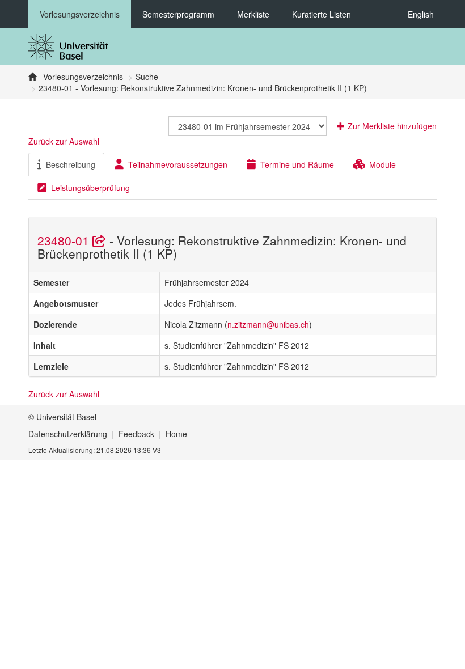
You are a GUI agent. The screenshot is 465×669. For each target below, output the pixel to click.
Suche (147, 76)
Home (176, 433)
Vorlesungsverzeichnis (80, 14)
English (421, 14)
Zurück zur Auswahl (63, 141)
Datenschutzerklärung (67, 433)
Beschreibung (70, 164)
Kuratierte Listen (321, 14)
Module (382, 164)
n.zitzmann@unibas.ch (268, 324)
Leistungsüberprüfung (90, 187)
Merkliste (253, 14)
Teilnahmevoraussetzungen (177, 164)
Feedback (136, 433)
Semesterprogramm (178, 14)
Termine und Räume (297, 164)
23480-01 (64, 240)
